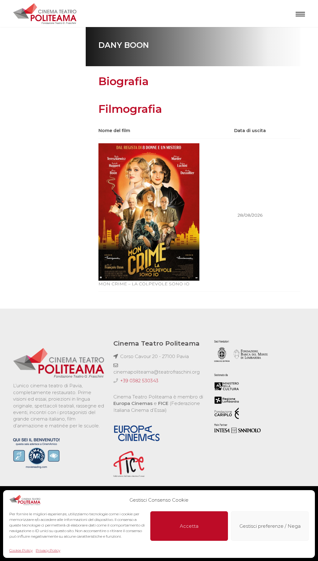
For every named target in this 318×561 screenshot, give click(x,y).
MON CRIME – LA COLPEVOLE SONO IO (143, 284)
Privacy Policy (48, 550)
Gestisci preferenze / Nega (270, 526)
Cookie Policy (21, 550)
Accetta (189, 526)
